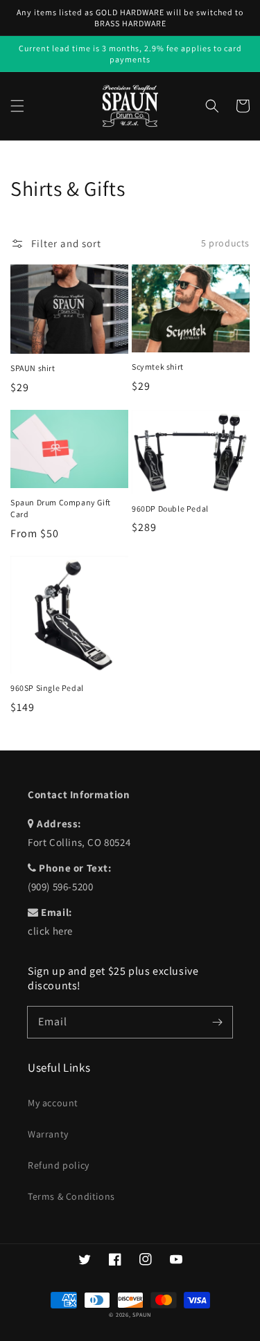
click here (50, 930)
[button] (17, 106)
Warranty (48, 1134)
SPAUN (141, 1314)
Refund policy (58, 1165)
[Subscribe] (217, 1022)
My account (53, 1103)
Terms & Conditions (71, 1196)
